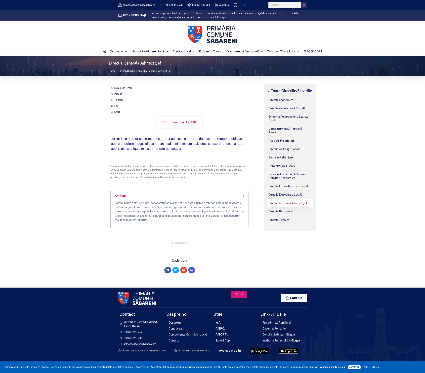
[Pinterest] (183, 270)
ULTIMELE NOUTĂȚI (134, 15)
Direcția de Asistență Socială (287, 108)
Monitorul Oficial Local (281, 51)
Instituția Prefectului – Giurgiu (281, 340)
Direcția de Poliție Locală (284, 149)
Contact (218, 51)
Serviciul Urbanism (281, 157)
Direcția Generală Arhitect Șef (288, 203)
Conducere (175, 328)
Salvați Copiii (223, 340)
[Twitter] (175, 270)
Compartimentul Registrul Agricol (285, 130)
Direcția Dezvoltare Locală (285, 194)
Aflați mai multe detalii (332, 367)
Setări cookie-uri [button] (371, 367)
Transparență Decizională (243, 51)
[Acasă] (104, 51)
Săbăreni (204, 51)
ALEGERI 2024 (312, 51)
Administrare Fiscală (282, 166)
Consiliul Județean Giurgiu (278, 334)
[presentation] (293, 13)
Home (112, 71)
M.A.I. (218, 322)
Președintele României (276, 322)
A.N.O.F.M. (221, 334)
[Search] (304, 5)
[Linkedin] (191, 270)
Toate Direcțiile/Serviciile (291, 90)
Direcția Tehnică (279, 220)
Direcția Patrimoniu (281, 211)
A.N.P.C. (220, 328)
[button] (180, 196)
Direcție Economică (281, 100)
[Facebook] (167, 270)
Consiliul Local (182, 51)
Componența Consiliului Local (188, 334)
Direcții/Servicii (127, 71)
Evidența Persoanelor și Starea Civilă (288, 118)
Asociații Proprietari (281, 140)
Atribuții (120, 196)
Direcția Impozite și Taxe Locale (289, 186)
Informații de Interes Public (148, 51)
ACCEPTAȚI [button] (354, 367)
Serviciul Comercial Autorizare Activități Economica (288, 176)
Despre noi (117, 51)
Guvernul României (274, 328)
